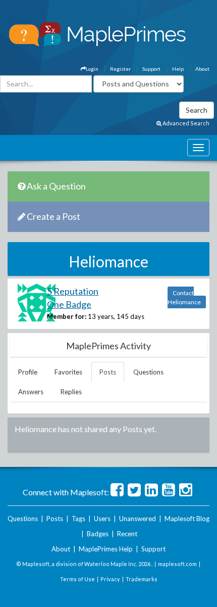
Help (178, 69)
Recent (127, 534)
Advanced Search (185, 123)
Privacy (110, 579)
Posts (107, 372)
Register (120, 69)
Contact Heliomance (184, 297)
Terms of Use (77, 579)
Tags (78, 519)
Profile (27, 372)
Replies (71, 392)
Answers (30, 392)
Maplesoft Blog (187, 519)
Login (92, 69)
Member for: (66, 316)
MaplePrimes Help (106, 549)
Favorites (68, 372)
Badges (97, 534)
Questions (148, 372)
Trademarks (141, 579)
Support (151, 69)
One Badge (69, 304)
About (202, 69)
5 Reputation (72, 291)
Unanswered (137, 519)
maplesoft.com (177, 564)
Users (102, 519)
